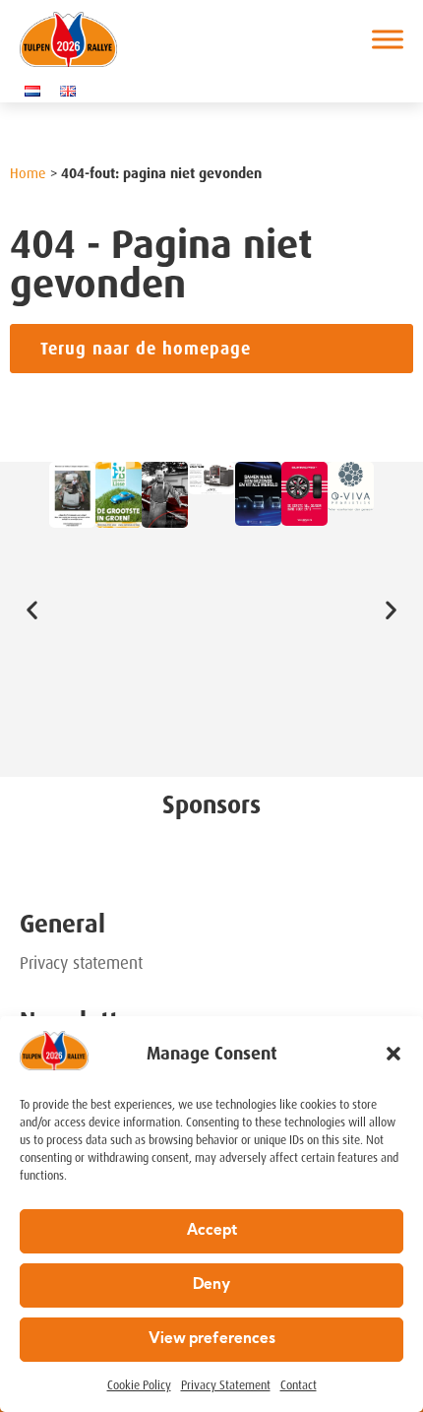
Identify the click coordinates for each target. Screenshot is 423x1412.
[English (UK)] (73, 90)
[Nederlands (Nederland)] (37, 90)
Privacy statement (81, 963)
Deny (211, 1285)
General (62, 924)
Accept (212, 1231)
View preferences (212, 1339)
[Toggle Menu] (387, 39)
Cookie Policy (139, 1385)
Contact (298, 1385)
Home (28, 173)
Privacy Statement (226, 1385)
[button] (393, 1053)
